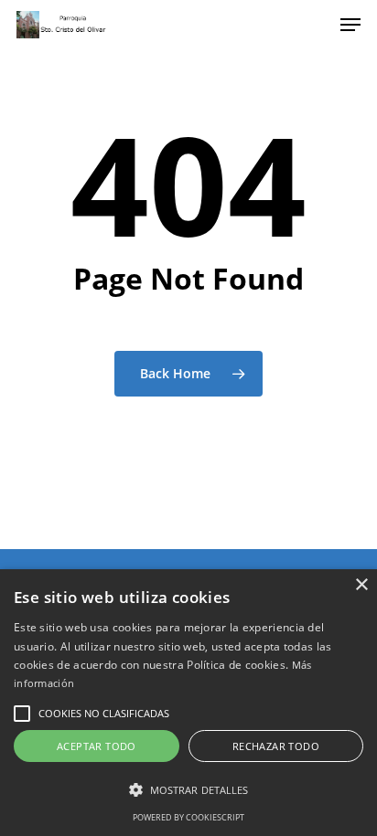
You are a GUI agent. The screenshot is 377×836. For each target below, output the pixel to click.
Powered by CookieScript (188, 817)
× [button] (361, 585)
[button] (22, 713)
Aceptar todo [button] (96, 746)
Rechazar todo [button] (275, 746)
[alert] (188, 702)
